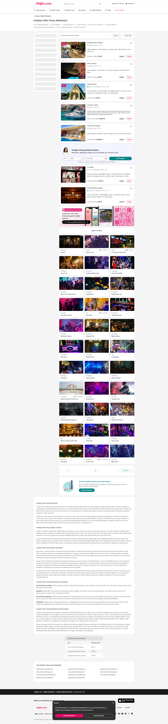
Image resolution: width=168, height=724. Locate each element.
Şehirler (119, 707)
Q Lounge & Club (66, 315)
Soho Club (114, 441)
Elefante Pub (90, 357)
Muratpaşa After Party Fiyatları (77, 655)
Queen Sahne (90, 378)
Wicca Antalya (116, 378)
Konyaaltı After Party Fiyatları (76, 651)
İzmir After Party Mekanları (108, 675)
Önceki (68, 470)
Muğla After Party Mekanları (76, 677)
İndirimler (83, 10)
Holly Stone (90, 420)
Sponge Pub (115, 399)
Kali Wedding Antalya (95, 188)
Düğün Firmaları (55, 10)
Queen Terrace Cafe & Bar (69, 441)
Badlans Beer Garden (95, 42)
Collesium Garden (93, 126)
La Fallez (90, 167)
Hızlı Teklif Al (120, 10)
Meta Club (114, 461)
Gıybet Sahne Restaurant (69, 420)
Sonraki (125, 470)
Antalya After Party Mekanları (108, 669)
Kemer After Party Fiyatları (75, 647)
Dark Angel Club (116, 273)
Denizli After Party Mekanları (108, 672)
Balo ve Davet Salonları (96, 24)
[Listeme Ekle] (131, 126)
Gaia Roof (64, 461)
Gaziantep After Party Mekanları (45, 675)
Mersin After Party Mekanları (44, 677)
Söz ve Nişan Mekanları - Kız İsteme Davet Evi (72, 27)
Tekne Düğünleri (111, 24)
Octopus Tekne (92, 105)
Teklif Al (121, 56)
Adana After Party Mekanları (44, 669)
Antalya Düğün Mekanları (43, 16)
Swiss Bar (89, 441)
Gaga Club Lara (116, 294)
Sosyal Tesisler (81, 24)
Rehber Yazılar (70, 10)
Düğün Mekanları (40, 10)
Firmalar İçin (131, 3)
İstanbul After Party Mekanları (77, 675)
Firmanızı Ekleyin (86, 490)
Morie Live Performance (68, 294)
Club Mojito (115, 357)
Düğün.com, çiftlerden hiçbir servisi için (96, 162)
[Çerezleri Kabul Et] (113, 703)
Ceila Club (64, 273)
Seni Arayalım (120, 158)
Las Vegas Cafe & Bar (118, 252)
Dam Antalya (91, 63)
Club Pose (64, 357)
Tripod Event (92, 84)
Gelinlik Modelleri (96, 10)
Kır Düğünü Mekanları (42, 24)
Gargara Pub (90, 336)
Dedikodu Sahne (66, 336)
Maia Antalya (115, 336)
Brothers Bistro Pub (92, 273)
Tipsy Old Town (116, 315)
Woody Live (90, 399)
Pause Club (90, 461)
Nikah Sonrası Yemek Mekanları (45, 27)
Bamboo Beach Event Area (69, 399)
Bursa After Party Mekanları (76, 672)
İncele (129, 56)
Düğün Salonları (69, 24)
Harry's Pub (90, 252)
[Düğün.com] (44, 4)
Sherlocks (64, 378)
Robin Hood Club (117, 420)
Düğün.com (38, 692)
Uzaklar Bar (90, 294)
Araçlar (109, 10)
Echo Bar (89, 315)
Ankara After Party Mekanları (76, 669)
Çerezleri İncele (99, 715)
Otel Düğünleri (56, 24)
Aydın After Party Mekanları (44, 672)
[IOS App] (126, 700)
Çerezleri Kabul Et (69, 715)
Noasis (63, 252)
